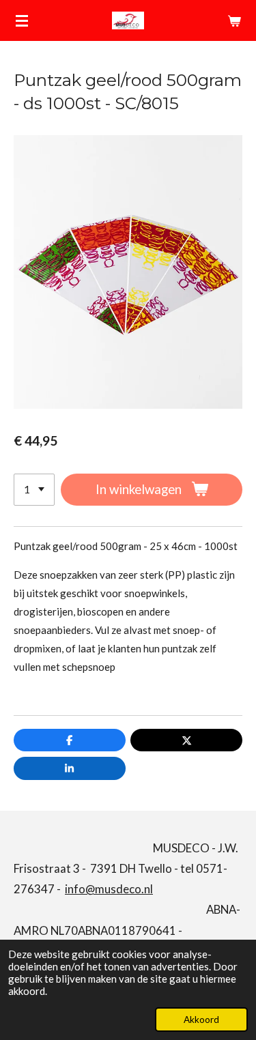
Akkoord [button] (201, 1019)
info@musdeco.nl (109, 889)
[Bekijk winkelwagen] (234, 20)
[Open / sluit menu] (22, 20)
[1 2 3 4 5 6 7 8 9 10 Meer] (34, 490)
